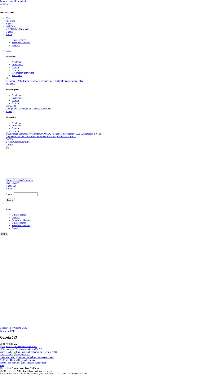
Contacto (16, 45)
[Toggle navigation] (1, 7)
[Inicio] (4, 4)
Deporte (15, 70)
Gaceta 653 (5, 328)
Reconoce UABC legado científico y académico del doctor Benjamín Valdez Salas (44, 81)
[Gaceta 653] (108, 280)
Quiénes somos (19, 40)
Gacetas (9, 32)
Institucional (17, 64)
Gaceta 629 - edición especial (19, 180)
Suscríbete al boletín (21, 220)
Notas (8, 18)
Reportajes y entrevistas (23, 73)
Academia (16, 62)
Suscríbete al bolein (21, 42)
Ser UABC (17, 75)
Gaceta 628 (11, 186)
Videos (9, 23)
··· (7, 203)
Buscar (9, 34)
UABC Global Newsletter (18, 29)
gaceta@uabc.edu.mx (10, 362)
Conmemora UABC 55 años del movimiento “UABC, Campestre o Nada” (41, 136)
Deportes (16, 103)
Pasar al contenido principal (13, 1)
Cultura (15, 67)
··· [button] (7, 37)
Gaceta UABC (20, 328)
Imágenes (10, 21)
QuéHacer (11, 26)
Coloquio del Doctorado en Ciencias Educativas (28, 108)
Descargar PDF (7, 331)
